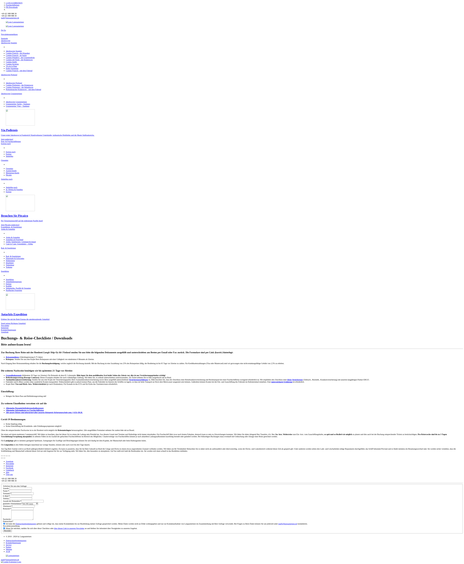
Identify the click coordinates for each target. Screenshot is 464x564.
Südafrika (9, 156)
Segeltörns (5, 271)
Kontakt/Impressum (8, 330)
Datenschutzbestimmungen (26, 524)
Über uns (9, 474)
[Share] (4, 455)
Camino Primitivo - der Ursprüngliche (20, 58)
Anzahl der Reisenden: (12, 501)
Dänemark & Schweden (15, 258)
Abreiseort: (7, 506)
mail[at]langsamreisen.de (287, 524)
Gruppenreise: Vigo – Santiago (17, 106)
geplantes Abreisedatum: (12, 504)
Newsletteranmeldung (9, 34)
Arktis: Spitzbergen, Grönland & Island (21, 242)
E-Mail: (6, 496)
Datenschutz (8, 521)
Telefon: (6, 499)
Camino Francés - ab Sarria (16, 55)
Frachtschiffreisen (12, 5)
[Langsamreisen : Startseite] (15, 22)
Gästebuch (10, 470)
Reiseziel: (7, 509)
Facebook (9, 468)
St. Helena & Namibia (14, 190)
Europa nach (6, 144)
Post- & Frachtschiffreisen (11, 141)
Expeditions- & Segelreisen (11, 227)
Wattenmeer (10, 261)
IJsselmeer (10, 263)
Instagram (4, 328)
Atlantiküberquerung (14, 282)
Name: (6, 491)
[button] (11, 562)
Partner (8, 547)
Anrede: (6, 488)
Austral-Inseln (11, 171)
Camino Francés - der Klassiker (18, 53)
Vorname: (7, 493)
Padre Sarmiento (12, 68)
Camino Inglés (11, 62)
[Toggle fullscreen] (7, 455)
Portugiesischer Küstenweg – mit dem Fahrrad (23, 89)
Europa (8, 154)
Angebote (4, 332)
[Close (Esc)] (2, 455)
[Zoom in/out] (9, 455)
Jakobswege (5, 41)
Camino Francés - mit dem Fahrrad (19, 71)
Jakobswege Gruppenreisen (11, 94)
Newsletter (5, 326)
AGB (8, 551)
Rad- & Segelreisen (8, 248)
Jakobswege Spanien (9, 43)
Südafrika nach (6, 179)
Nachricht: (7, 519)
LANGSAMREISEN (14, 3)
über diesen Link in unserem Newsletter (69, 528)
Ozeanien (4, 160)
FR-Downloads (12, 7)
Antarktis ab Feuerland (14, 240)
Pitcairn (9, 175)
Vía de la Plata (11, 66)
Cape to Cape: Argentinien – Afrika (19, 244)
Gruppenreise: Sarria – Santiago (18, 104)
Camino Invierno (12, 64)
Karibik (9, 286)
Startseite (4, 38)
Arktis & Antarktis (8, 229)
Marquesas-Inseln (12, 173)
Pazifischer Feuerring (14, 290)
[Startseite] (12, 556)
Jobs (7, 472)
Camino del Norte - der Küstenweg (19, 60)
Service (8, 545)
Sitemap (9, 549)
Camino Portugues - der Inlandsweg (19, 87)
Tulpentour (10, 265)
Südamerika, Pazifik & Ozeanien (18, 288)
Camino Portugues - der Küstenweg (19, 85)
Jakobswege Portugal (9, 75)
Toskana (9, 267)
